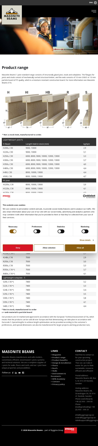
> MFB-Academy (58, 379)
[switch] (37, 231)
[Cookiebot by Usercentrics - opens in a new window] (84, 196)
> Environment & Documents (58, 374)
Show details (85, 240)
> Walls (54, 371)
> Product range (58, 357)
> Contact (55, 381)
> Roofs (54, 368)
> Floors (54, 365)
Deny (18, 248)
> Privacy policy (58, 384)
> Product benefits (59, 360)
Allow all (80, 248)
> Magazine (56, 354)
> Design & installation (61, 363)
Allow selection (49, 248)
